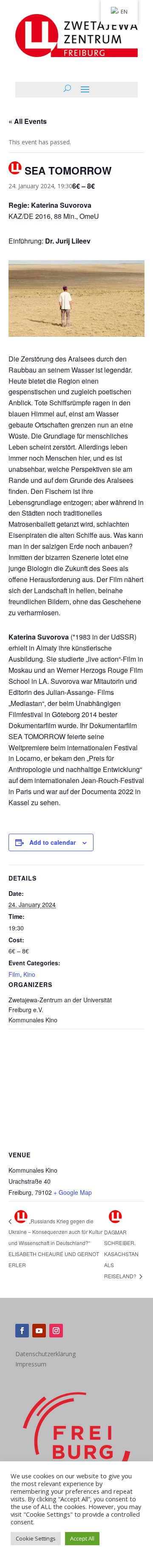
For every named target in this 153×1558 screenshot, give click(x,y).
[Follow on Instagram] (56, 1330)
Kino (29, 974)
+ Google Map (73, 1192)
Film (14, 974)
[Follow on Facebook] (22, 1330)
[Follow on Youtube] (39, 1330)
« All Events (27, 121)
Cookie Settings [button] (36, 1538)
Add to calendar (52, 842)
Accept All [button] (82, 1538)
